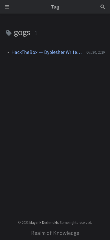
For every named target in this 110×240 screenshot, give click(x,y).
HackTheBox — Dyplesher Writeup (46, 52)
